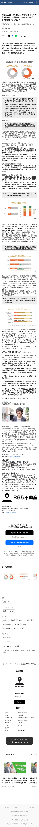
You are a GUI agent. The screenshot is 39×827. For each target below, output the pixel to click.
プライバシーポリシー (20, 807)
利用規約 (32, 807)
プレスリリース (13, 664)
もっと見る (34, 754)
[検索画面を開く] (37, 2)
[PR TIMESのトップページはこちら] (8, 2)
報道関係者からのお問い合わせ (19, 811)
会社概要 (7, 807)
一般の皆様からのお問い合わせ (19, 820)
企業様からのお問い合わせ (19, 816)
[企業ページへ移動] (19, 683)
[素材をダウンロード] (21, 36)
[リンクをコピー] (25, 36)
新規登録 (30, 2)
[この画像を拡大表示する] (9, 576)
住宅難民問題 (7, 624)
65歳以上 (26, 624)
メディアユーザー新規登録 (19, 542)
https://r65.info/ (15, 456)
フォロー (19, 702)
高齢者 (13, 620)
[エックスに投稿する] (8, 36)
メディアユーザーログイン (19, 533)
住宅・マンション (8, 611)
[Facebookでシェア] (12, 36)
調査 (15, 628)
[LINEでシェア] (16, 36)
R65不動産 (6, 628)
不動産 (17, 624)
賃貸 (21, 628)
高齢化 (5, 620)
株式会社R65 (25, 664)
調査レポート (7, 602)
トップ (5, 664)
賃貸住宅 (29, 620)
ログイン (24, 2)
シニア (21, 620)
